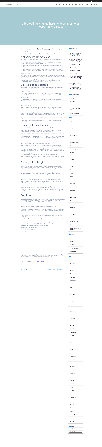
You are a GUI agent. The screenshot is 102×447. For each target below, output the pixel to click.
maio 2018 (72, 304)
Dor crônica (72, 156)
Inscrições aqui (38, 229)
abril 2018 (72, 308)
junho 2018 (72, 301)
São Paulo (72, 217)
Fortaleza (72, 169)
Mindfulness (72, 190)
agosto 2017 (72, 335)
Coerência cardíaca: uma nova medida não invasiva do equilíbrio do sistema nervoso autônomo (75, 79)
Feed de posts (73, 244)
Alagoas (71, 121)
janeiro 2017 (72, 359)
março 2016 (72, 394)
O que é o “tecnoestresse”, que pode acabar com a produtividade (75, 54)
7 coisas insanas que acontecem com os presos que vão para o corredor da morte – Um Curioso (75, 75)
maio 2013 (72, 411)
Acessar (71, 241)
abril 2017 (72, 349)
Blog (71, 138)
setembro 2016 (73, 373)
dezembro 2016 (73, 363)
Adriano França (72, 105)
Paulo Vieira (72, 98)
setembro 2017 (73, 332)
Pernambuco (72, 207)
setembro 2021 (73, 280)
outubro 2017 (72, 328)
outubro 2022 (72, 270)
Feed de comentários (74, 248)
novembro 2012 (73, 418)
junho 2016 (72, 383)
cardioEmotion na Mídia (74, 142)
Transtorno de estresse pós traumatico (75, 229)
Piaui (71, 211)
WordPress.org (73, 251)
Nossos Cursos (73, 197)
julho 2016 (72, 380)
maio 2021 (72, 287)
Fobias (71, 166)
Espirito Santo (72, 159)
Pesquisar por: (72, 428)
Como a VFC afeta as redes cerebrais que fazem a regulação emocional (75, 85)
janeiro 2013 (72, 414)
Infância (71, 180)
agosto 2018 (72, 294)
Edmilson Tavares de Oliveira (75, 113)
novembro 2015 (73, 407)
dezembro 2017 (73, 321)
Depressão (72, 152)
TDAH (71, 224)
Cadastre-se (72, 237)
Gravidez (71, 173)
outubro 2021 (72, 277)
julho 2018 (72, 297)
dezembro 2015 (73, 404)
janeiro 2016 (72, 400)
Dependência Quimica (74, 149)
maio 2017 (72, 345)
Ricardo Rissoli (73, 101)
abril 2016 (72, 390)
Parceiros (72, 204)
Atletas (71, 128)
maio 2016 (72, 387)
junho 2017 (72, 342)
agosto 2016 (72, 376)
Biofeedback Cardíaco (40, 261)
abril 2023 (72, 260)
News (71, 193)
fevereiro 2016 (73, 397)
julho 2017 (72, 339)
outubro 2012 (72, 421)
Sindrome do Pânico (74, 221)
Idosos (71, 176)
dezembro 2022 (73, 263)
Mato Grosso (72, 183)
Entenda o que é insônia (74, 67)
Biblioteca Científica (73, 132)
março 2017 (72, 352)
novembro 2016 (73, 366)
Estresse (71, 162)
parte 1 (29, 53)
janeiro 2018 (72, 318)
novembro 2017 (73, 325)
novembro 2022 (73, 266)
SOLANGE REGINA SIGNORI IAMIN (75, 109)
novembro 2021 (73, 273)
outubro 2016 (72, 370)
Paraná (71, 200)
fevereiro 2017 (73, 356)
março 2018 (72, 311)
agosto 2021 (72, 284)
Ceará (71, 145)
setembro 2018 (73, 290)
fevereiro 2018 (73, 315)
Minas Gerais (72, 186)
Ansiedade (72, 125)
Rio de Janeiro (72, 214)
